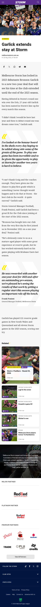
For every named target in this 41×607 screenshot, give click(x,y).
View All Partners (20, 557)
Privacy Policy (25, 590)
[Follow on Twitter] (33, 566)
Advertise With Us (30, 594)
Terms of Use (16, 590)
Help (13, 594)
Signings (5, 39)
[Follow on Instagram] (37, 566)
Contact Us (20, 594)
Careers (8, 594)
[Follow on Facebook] (30, 566)
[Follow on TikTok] (26, 566)
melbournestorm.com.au (10, 55)
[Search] (38, 2)
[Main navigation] (3, 2)
